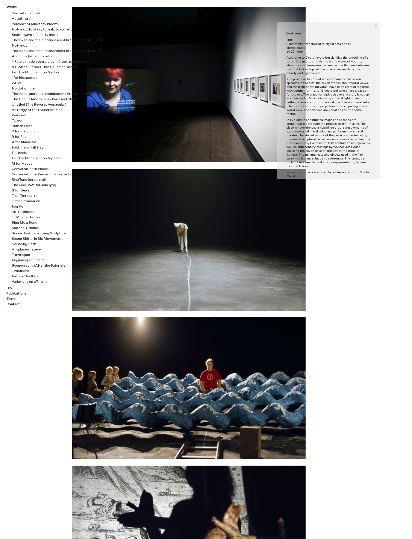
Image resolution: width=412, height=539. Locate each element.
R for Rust (20, 137)
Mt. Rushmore (23, 212)
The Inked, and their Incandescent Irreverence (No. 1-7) (38, 94)
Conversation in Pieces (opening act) (38, 174)
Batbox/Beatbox (25, 276)
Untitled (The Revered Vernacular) (38, 104)
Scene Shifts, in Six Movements (37, 239)
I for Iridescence (25, 78)
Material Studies (25, 228)
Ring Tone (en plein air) (29, 180)
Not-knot (19, 45)
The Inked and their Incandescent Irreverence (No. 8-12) (38, 51)
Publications (16, 293)
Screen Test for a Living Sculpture (38, 233)
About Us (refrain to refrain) (34, 56)
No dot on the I (24, 88)
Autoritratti (21, 19)
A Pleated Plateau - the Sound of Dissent (38, 67)
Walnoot (19, 115)
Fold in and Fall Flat (27, 147)
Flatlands (19, 153)
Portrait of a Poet (26, 13)
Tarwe (17, 121)
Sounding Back (24, 244)
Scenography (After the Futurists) (38, 265)
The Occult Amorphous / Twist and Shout (38, 99)
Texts (10, 299)
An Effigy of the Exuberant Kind (37, 110)
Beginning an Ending (28, 260)
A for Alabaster (24, 142)
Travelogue (21, 255)
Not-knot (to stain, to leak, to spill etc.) (38, 29)
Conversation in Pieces (30, 169)
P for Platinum (23, 131)
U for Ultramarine (26, 201)
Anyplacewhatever (27, 249)
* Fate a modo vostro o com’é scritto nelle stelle (38, 62)
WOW (16, 83)
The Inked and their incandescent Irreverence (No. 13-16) (38, 40)
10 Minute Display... (27, 217)
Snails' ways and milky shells (35, 35)
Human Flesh (22, 126)
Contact (13, 304)
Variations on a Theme (29, 282)
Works (11, 7)
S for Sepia (21, 190)
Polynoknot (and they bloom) (35, 24)
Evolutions (20, 271)
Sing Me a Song (24, 223)
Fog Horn (19, 206)
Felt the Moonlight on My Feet (36, 72)
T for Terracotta (24, 196)
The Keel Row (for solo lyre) (34, 185)
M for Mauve (22, 163)
